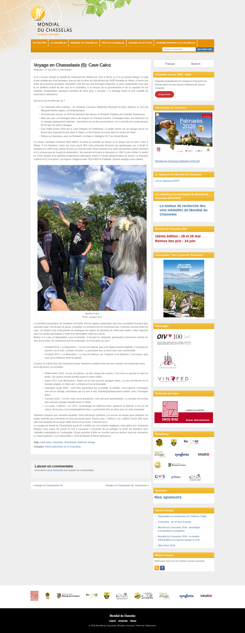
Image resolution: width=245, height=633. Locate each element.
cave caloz (45, 442)
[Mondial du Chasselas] (51, 34)
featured (82, 442)
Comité (112, 621)
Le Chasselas (58, 43)
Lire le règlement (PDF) (167, 181)
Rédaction (38, 69)
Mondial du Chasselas (84, 43)
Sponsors (123, 621)
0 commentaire (65, 69)
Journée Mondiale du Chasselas (175, 43)
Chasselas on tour (140, 43)
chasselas (57, 442)
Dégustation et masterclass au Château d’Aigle (182, 516)
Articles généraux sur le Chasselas (63, 446)
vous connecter (55, 470)
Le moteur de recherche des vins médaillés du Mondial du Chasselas (183, 210)
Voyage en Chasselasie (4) (48, 485)
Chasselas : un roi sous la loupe (174, 522)
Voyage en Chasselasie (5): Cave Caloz (72, 65)
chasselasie (70, 442)
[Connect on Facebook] (162, 568)
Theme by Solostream (145, 625)
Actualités (39, 43)
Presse (133, 621)
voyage (91, 442)
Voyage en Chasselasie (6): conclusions (126, 485)
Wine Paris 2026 (166, 545)
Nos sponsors (168, 497)
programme (164, 94)
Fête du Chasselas (113, 43)
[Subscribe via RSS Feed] (156, 568)
